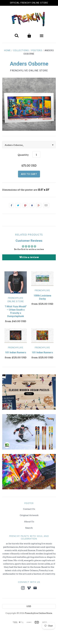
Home (7, 50)
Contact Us (29, 509)
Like (11, 205)
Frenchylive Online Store (29, 70)
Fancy (32, 205)
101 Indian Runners (15, 352)
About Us (29, 521)
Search (29, 528)
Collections (21, 50)
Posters (36, 50)
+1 (38, 205)
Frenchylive (42, 290)
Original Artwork (29, 515)
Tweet (18, 205)
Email (46, 205)
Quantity (23, 154)
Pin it (25, 205)
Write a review (29, 257)
